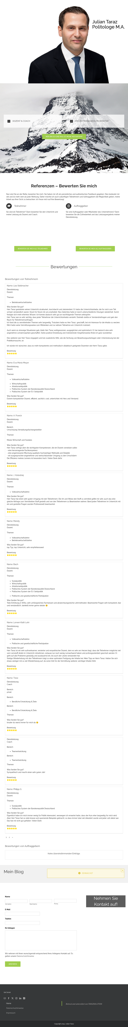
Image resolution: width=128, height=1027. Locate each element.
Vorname (8, 904)
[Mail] (5, 998)
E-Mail (7, 909)
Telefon (8, 919)
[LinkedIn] (20, 998)
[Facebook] (9, 998)
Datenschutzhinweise (25, 956)
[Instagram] (16, 998)
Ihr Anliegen (10, 928)
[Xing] (24, 998)
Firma (56, 904)
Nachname (33, 904)
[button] (33, 121)
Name (7, 897)
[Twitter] (13, 998)
